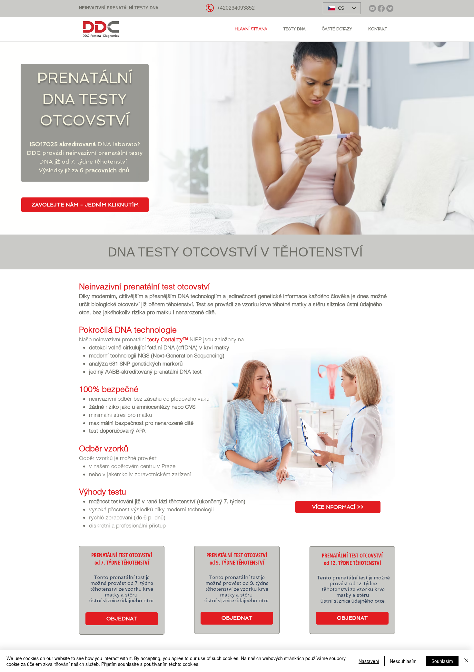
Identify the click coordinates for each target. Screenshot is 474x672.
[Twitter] (389, 8)
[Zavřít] (466, 661)
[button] (294, 29)
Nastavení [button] (369, 661)
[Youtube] (372, 8)
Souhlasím (442, 661)
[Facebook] (381, 8)
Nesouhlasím (403, 661)
